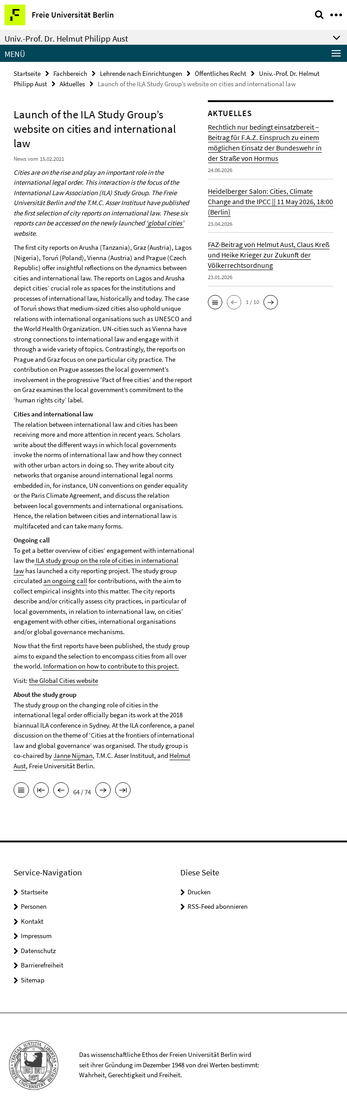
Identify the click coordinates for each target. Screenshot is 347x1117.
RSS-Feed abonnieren (218, 906)
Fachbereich (70, 73)
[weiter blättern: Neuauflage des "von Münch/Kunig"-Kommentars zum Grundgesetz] (103, 791)
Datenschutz (38, 950)
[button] (215, 302)
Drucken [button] (199, 892)
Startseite (27, 73)
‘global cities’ (165, 223)
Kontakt (32, 921)
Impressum (36, 935)
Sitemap (32, 980)
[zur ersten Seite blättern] (41, 791)
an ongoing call (65, 580)
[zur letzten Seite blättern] (123, 791)
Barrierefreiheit (42, 965)
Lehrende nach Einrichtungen (141, 73)
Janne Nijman (73, 755)
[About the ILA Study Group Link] (35, 560)
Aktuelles (72, 83)
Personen (34, 906)
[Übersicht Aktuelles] (21, 791)
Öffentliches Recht (220, 73)
